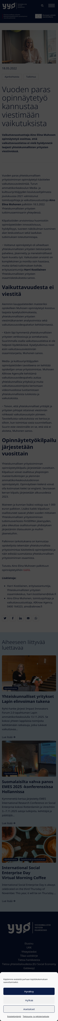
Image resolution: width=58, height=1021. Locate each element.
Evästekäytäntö (14, 1016)
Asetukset (29, 1009)
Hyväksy (29, 991)
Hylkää (29, 1000)
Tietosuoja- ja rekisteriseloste (36, 1016)
